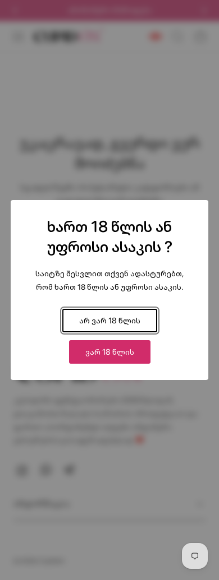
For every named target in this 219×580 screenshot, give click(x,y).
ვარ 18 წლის (109, 351)
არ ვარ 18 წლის (109, 320)
